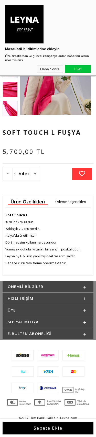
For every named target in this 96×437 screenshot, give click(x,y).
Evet (77, 69)
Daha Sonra (50, 69)
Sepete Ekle (48, 428)
